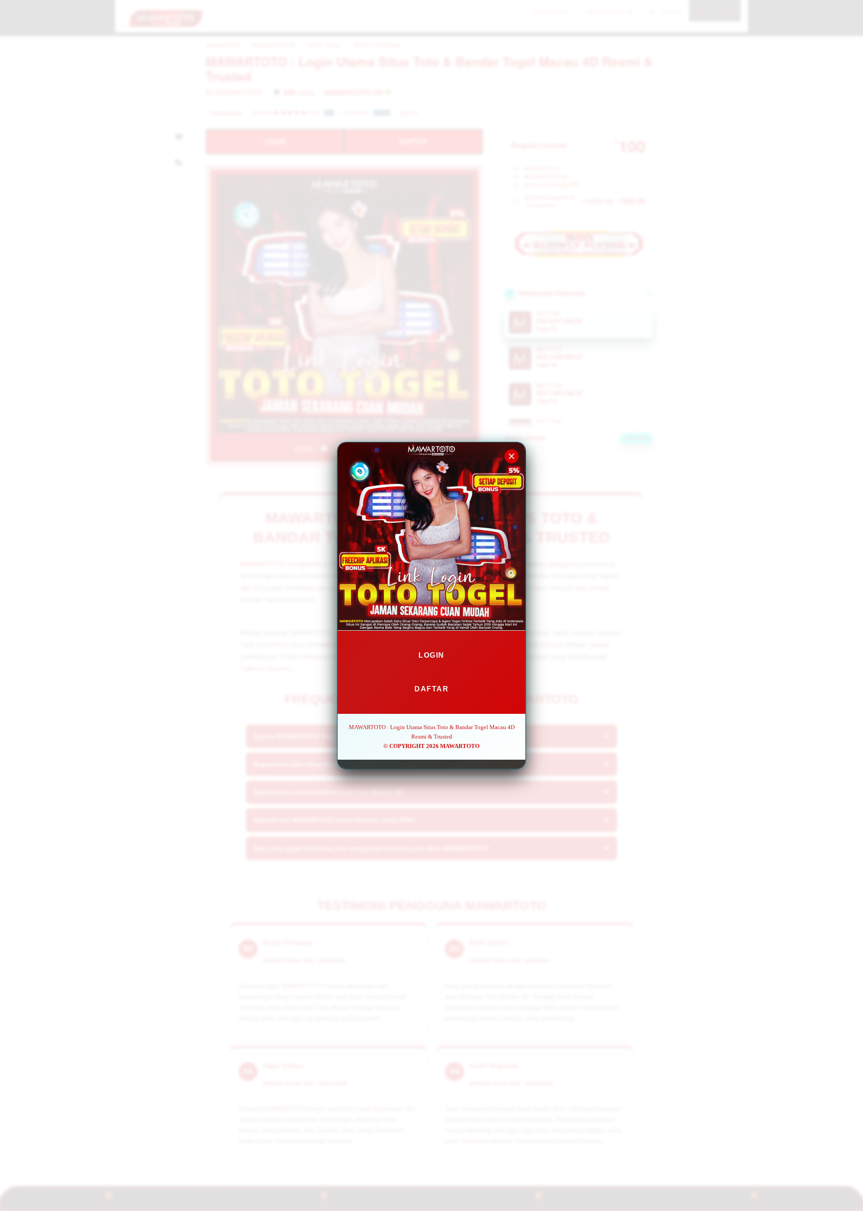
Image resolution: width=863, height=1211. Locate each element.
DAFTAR (431, 689)
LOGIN (431, 655)
